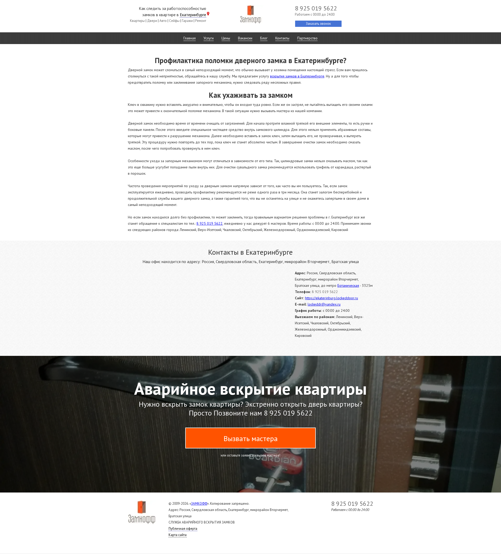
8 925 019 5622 (209, 223)
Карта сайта (178, 535)
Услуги (209, 38)
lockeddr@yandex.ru (324, 304)
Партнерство (307, 38)
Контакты (282, 38)
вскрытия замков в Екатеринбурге (297, 76)
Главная (189, 38)
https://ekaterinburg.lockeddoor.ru (331, 298)
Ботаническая (348, 285)
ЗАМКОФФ (199, 503)
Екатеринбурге (193, 14)
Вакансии (245, 38)
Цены (226, 38)
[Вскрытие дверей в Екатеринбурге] (250, 15)
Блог (263, 38)
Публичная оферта (183, 528)
